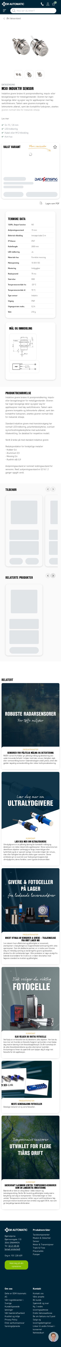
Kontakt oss (38, 1293)
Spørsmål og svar (41, 1303)
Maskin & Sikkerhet (42, 1238)
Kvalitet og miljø (12, 1316)
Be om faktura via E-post (44, 1316)
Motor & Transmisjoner (43, 1244)
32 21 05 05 (13, 1246)
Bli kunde (37, 1300)
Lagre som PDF (52, 203)
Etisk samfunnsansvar (14, 1323)
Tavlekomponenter (41, 1234)
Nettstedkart (38, 1332)
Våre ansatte (38, 1296)
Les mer (5, 118)
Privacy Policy (11, 1319)
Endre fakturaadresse (42, 1313)
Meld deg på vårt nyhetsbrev (16, 1265)
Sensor (36, 1241)
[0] (53, 4)
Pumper (36, 1254)
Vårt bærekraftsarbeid (15, 1313)
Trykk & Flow (39, 1248)
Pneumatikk (38, 1251)
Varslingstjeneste (12, 1326)
